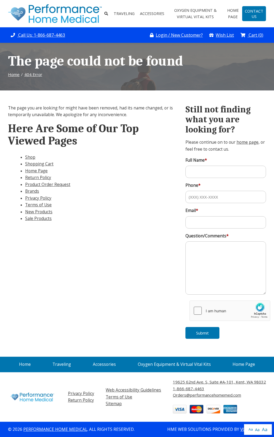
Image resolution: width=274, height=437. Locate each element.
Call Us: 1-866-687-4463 (41, 35)
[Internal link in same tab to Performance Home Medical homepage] (55, 13)
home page (247, 142)
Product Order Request (47, 184)
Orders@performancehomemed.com (207, 395)
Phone (193, 185)
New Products (38, 212)
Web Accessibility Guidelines (133, 390)
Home (14, 74)
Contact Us (254, 13)
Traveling (124, 13)
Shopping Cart (39, 164)
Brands (32, 191)
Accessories (152, 13)
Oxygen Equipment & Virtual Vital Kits (195, 13)
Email (191, 210)
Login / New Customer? (179, 35)
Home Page (233, 13)
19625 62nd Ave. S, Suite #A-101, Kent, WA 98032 (219, 382)
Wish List (225, 35)
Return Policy (38, 177)
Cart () (255, 35)
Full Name (196, 160)
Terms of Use (38, 205)
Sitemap (114, 403)
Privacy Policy (38, 198)
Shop (30, 157)
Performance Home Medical (55, 429)
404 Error (33, 74)
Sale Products (38, 218)
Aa (251, 429)
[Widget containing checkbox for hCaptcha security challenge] (229, 311)
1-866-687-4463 (188, 388)
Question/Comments (207, 236)
